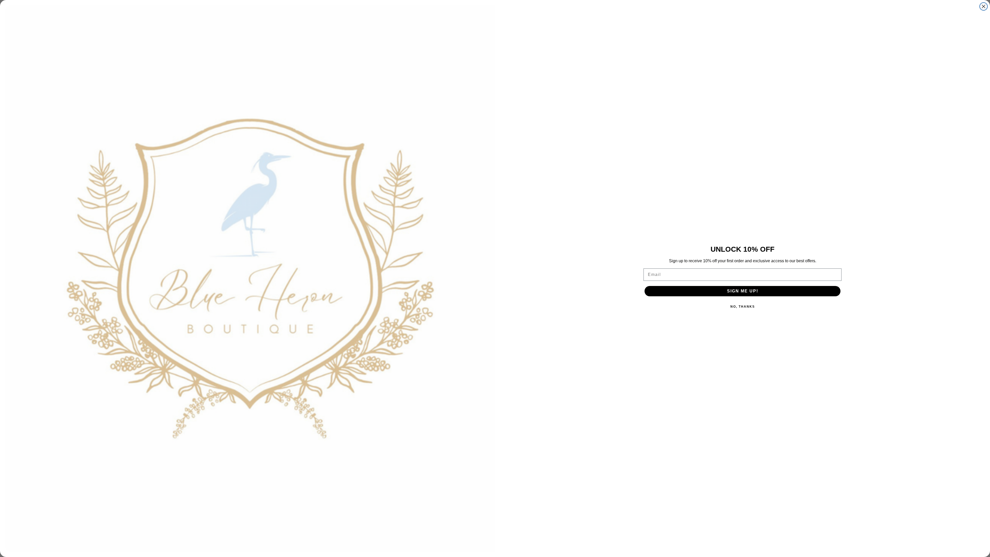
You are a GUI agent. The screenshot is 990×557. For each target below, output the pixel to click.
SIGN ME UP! (742, 291)
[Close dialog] (983, 6)
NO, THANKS (742, 306)
